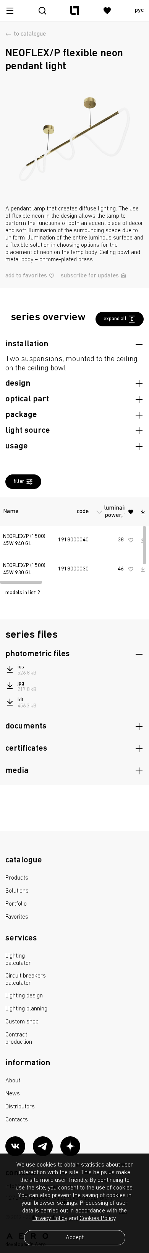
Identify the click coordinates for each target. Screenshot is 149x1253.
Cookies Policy (97, 1219)
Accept (75, 1238)
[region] (74, 539)
